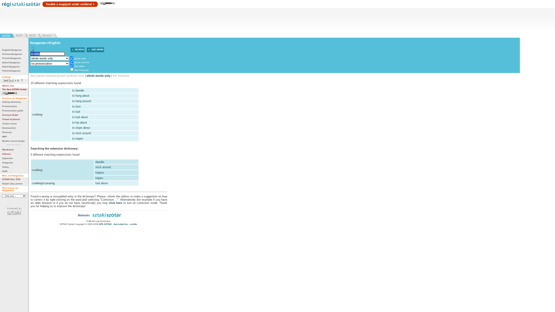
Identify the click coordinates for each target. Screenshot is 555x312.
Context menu (9, 123)
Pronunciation (9, 106)
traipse (99, 172)
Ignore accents (81, 62)
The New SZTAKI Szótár (14, 89)
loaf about (101, 183)
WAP (4, 136)
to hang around (81, 101)
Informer (6, 154)
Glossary (7, 132)
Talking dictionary (11, 102)
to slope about (81, 127)
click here (115, 203)
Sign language (81, 70)
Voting (5, 167)
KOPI (5, 171)
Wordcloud (7, 149)
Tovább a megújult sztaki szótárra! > (70, 4)
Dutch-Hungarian (11, 66)
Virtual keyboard (11, 119)
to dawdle (78, 90)
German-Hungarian (12, 54)
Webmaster (84, 215)
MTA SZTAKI (105, 224)
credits (133, 224)
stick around (103, 167)
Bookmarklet (9, 128)
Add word (97, 49)
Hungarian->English (45, 43)
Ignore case (80, 58)
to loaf (76, 111)
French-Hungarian (11, 58)
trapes (99, 178)
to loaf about (80, 117)
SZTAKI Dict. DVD (11, 179)
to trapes (77, 138)
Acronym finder (10, 115)
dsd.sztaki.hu (121, 224)
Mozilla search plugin (13, 141)
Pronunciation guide (12, 110)
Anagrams (7, 162)
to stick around (81, 133)
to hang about (80, 95)
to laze (76, 106)
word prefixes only (71, 75)
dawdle (99, 162)
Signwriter (7, 158)
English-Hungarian (12, 50)
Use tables (79, 66)
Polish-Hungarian (11, 71)
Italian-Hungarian (11, 62)
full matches (121, 75)
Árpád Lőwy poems (12, 183)
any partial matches (44, 75)
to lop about (79, 122)
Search (79, 49)
